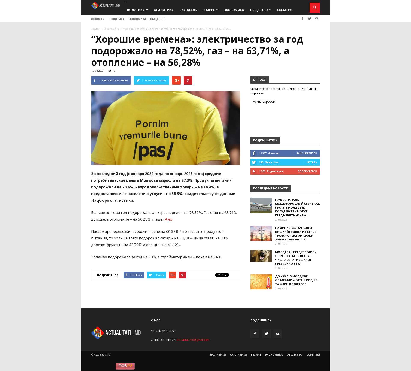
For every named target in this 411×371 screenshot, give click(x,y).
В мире (209, 10)
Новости (98, 19)
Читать (311, 162)
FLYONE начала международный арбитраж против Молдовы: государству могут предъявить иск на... (297, 207)
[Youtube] (316, 18)
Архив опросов (264, 101)
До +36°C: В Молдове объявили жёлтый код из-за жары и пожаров (297, 280)
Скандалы (188, 10)
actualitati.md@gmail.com (193, 340)
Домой (95, 29)
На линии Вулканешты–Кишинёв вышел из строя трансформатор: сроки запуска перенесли (296, 233)
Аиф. (169, 219)
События (284, 10)
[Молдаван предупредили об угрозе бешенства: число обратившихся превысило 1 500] (261, 256)
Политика (136, 10)
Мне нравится (307, 153)
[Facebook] (302, 18)
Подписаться (307, 171)
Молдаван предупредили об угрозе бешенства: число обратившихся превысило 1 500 (296, 258)
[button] (315, 8)
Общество (259, 10)
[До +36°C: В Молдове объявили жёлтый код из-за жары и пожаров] (261, 281)
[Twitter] (309, 18)
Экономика (234, 10)
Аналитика (164, 10)
